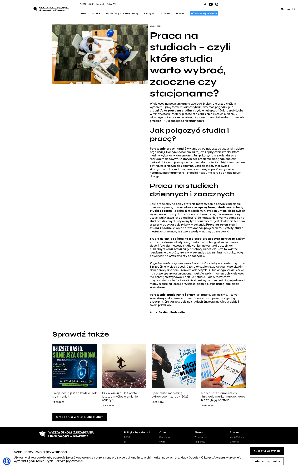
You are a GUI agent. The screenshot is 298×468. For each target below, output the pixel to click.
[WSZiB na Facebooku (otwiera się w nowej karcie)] (205, 4)
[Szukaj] (293, 9)
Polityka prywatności (69, 461)
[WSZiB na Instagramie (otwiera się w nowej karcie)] (216, 4)
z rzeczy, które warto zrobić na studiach (176, 301)
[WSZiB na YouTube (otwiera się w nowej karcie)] (211, 4)
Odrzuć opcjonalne (267, 461)
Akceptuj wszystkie (267, 450)
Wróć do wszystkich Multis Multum (79, 417)
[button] (7, 461)
